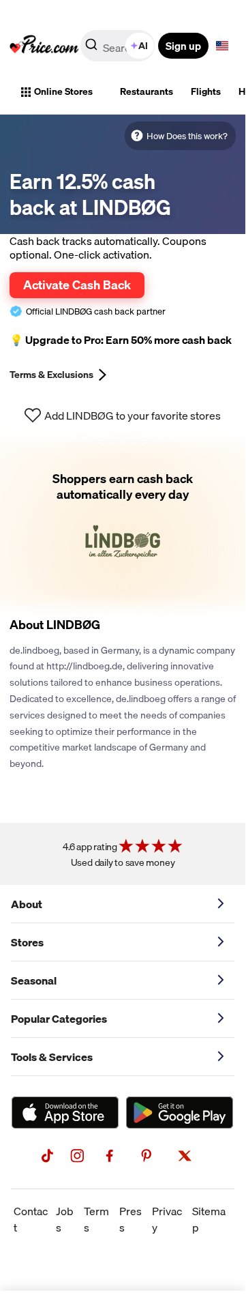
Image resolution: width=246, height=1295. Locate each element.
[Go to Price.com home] (44, 46)
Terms (96, 1219)
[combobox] (118, 46)
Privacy (167, 1219)
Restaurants (146, 91)
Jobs (65, 1219)
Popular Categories (59, 1019)
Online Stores (63, 91)
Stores (27, 942)
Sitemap (209, 1219)
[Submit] (91, 48)
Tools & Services (52, 1057)
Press (130, 1219)
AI (143, 45)
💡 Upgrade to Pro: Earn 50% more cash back (121, 340)
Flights (206, 91)
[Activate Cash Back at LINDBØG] (123, 524)
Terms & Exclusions (51, 374)
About (26, 904)
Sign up (183, 46)
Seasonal (34, 980)
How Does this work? (187, 136)
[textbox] (222, 45)
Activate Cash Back (77, 284)
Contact (31, 1219)
